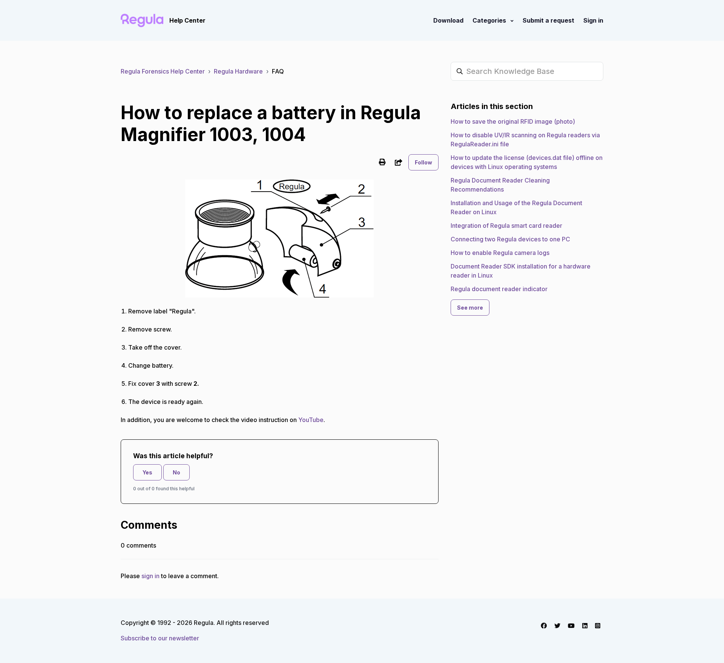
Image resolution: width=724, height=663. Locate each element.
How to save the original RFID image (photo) (513, 121)
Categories (490, 20)
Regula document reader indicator (499, 289)
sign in (150, 576)
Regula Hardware (238, 71)
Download (448, 20)
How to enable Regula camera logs (500, 252)
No (176, 472)
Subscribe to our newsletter (160, 638)
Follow (423, 162)
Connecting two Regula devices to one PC (510, 239)
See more (470, 307)
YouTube (311, 420)
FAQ (278, 71)
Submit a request (548, 20)
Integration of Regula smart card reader (506, 225)
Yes (147, 472)
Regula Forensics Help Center (163, 71)
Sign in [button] (593, 20)
